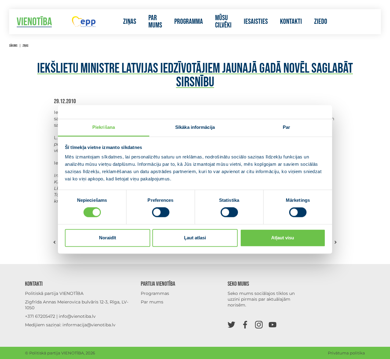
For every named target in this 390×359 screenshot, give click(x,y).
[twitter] (231, 324)
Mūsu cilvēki (223, 21)
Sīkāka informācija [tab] (195, 127)
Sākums (13, 46)
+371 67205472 (40, 316)
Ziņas (129, 21)
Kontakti (291, 21)
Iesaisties (256, 21)
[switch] (160, 212)
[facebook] (245, 324)
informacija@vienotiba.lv (88, 325)
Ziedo (320, 21)
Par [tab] (286, 127)
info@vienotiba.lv (77, 316)
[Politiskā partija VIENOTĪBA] (34, 21)
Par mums (155, 21)
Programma (188, 21)
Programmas (155, 293)
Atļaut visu (282, 237)
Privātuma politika (346, 352)
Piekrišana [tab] (103, 127)
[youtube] (272, 324)
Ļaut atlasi (195, 237)
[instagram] (259, 324)
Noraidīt (107, 237)
